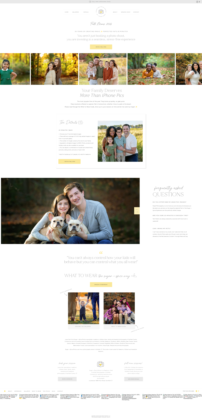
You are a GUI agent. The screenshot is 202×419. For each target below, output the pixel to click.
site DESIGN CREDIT (96, 417)
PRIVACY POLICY (106, 417)
